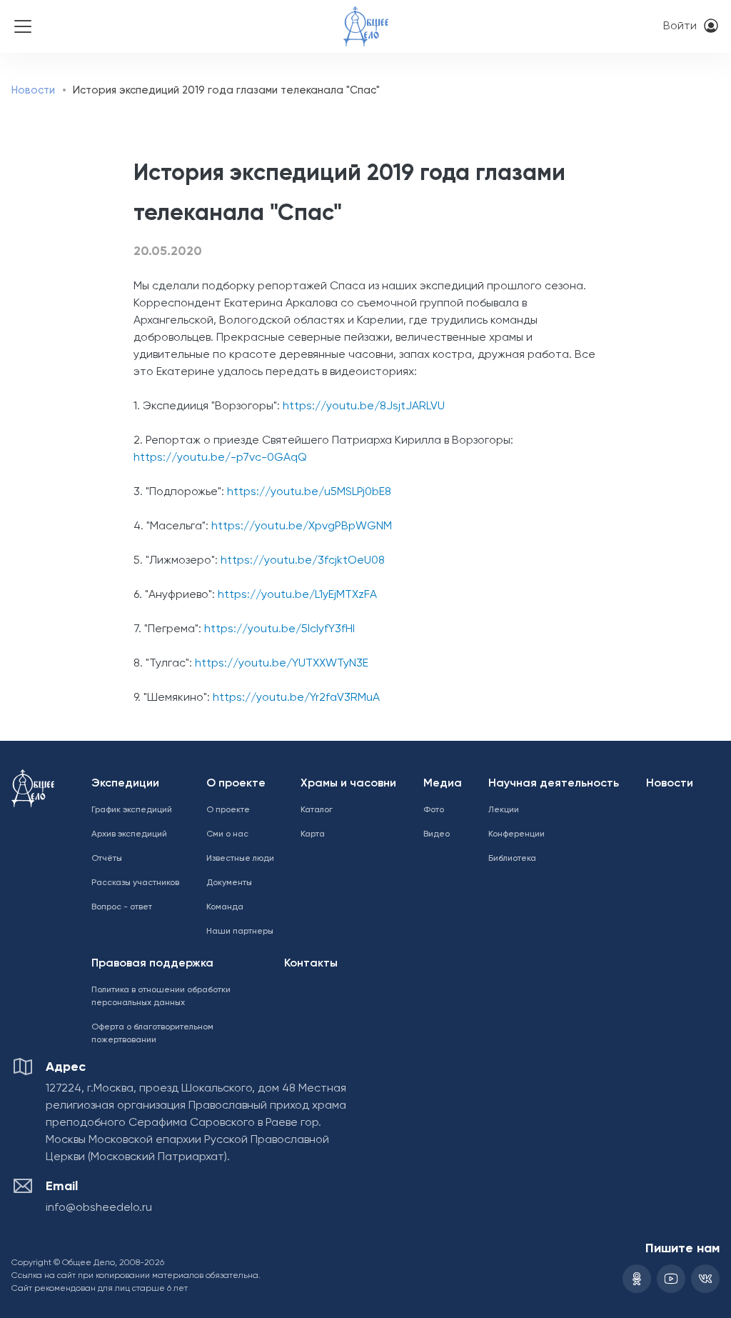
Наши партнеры (239, 931)
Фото (433, 810)
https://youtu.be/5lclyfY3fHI (279, 629)
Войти (680, 26)
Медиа (442, 783)
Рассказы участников (135, 883)
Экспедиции (125, 783)
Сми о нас (227, 834)
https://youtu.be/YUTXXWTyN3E (281, 663)
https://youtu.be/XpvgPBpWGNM (301, 526)
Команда (224, 907)
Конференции (516, 834)
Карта (313, 834)
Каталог (317, 810)
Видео (436, 834)
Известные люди (240, 858)
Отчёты (106, 858)
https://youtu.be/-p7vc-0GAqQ (220, 458)
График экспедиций (131, 810)
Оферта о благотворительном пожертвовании (152, 1033)
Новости (33, 90)
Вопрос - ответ (121, 907)
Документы (229, 883)
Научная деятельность (553, 783)
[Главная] (366, 17)
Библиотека (512, 858)
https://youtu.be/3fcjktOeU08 (303, 560)
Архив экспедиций (129, 834)
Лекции (503, 810)
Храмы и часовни (348, 783)
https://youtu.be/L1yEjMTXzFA (297, 595)
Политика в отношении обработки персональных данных (161, 996)
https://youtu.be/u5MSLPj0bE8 (309, 492)
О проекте (236, 783)
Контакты (311, 963)
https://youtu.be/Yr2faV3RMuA (296, 698)
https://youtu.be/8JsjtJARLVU (364, 406)
